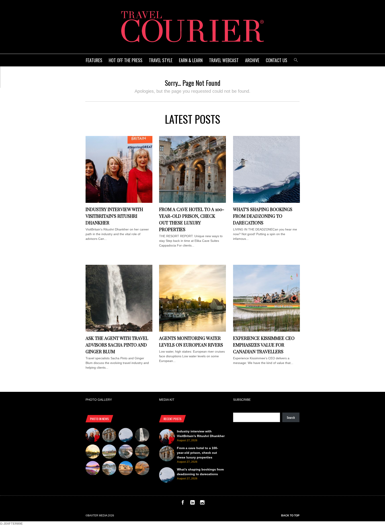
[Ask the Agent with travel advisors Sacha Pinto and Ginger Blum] (119, 330)
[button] (295, 59)
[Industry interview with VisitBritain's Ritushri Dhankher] (119, 201)
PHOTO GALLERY (99, 399)
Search (291, 417)
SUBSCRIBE (242, 399)
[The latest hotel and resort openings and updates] (142, 452)
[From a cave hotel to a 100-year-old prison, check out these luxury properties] (192, 201)
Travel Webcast (224, 60)
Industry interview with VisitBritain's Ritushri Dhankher (114, 216)
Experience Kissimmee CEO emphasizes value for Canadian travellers (264, 344)
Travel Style (160, 60)
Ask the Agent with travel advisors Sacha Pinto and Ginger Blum (117, 344)
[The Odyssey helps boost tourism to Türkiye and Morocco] (126, 469)
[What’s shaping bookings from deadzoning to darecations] (266, 201)
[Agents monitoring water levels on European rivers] (192, 330)
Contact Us (276, 60)
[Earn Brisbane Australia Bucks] (126, 452)
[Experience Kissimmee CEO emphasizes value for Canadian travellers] (266, 330)
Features (94, 60)
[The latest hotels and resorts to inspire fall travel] (142, 469)
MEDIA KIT (166, 399)
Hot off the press (125, 60)
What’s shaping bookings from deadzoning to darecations (262, 216)
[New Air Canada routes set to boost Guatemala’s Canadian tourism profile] (93, 469)
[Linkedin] (192, 503)
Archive (252, 60)
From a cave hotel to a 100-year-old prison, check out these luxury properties (197, 452)
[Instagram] (202, 503)
